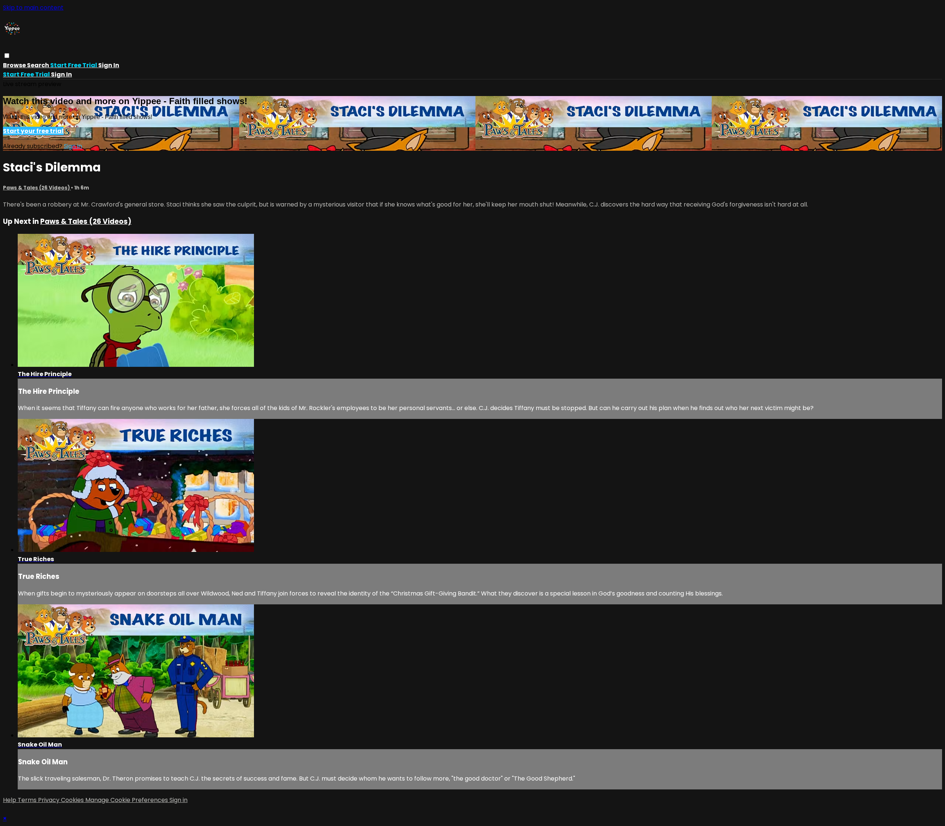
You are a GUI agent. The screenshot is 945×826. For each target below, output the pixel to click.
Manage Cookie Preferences (127, 800)
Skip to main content (33, 7)
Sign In (61, 74)
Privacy (49, 800)
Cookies (73, 800)
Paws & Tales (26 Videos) (37, 187)
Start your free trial (33, 131)
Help (10, 800)
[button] (6, 55)
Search (38, 65)
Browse (15, 65)
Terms (28, 800)
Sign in (108, 65)
